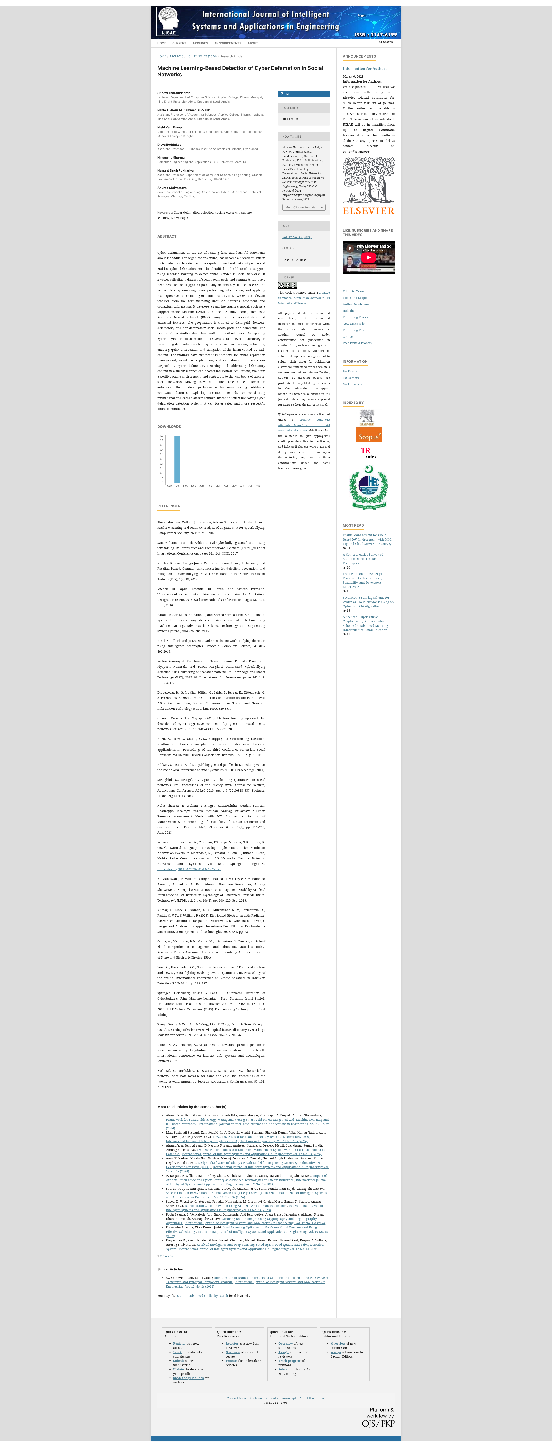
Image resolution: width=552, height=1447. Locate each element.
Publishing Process (356, 317)
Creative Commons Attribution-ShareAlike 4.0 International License (304, 298)
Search (387, 42)
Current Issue (236, 1398)
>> (172, 1256)
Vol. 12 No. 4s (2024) (202, 56)
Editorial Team (353, 291)
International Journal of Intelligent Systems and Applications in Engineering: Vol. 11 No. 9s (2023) (244, 1208)
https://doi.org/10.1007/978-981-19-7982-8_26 (189, 869)
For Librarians (352, 384)
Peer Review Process (357, 343)
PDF (287, 93)
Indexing (349, 311)
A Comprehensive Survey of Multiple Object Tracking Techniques (363, 558)
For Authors (351, 378)
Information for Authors (365, 68)
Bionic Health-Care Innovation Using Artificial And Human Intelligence (236, 1206)
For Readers (351, 371)
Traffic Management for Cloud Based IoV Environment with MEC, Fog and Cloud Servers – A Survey (367, 539)
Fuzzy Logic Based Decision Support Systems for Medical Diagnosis (261, 1137)
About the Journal (312, 1398)
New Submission (355, 324)
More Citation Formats (300, 207)
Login (361, 15)
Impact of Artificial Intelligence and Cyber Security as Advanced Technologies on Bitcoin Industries (246, 1178)
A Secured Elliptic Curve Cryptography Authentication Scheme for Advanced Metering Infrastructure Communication (365, 623)
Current (179, 43)
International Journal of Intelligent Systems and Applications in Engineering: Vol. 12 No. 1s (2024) (249, 1249)
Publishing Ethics (355, 330)
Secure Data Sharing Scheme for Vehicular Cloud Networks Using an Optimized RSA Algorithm (368, 601)
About (253, 43)
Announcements (227, 43)
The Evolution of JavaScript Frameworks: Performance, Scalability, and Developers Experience (362, 580)
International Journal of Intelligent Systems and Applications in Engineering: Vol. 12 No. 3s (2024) (252, 1154)
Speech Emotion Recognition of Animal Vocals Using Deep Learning (214, 1193)
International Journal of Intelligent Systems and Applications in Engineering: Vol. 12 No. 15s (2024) (237, 1141)
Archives (200, 43)
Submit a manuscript (281, 1398)
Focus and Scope (355, 298)
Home (161, 43)
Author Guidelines (356, 304)
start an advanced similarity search (202, 1296)
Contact (348, 336)
